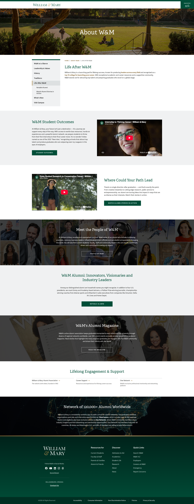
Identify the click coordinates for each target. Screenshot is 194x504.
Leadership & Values (42, 68)
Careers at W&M (139, 464)
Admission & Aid (118, 453)
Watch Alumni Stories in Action (45, 92)
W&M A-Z (136, 457)
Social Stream (54, 473)
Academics (116, 457)
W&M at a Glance (41, 64)
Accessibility (77, 500)
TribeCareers (104, 417)
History (37, 73)
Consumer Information (95, 500)
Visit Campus (39, 103)
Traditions (38, 78)
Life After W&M (40, 83)
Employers (137, 461)
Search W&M (138, 453)
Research (115, 464)
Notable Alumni (42, 87)
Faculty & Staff (96, 457)
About (114, 468)
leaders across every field (130, 72)
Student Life (116, 461)
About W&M (97, 32)
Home (67, 61)
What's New (38, 98)
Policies (134, 500)
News (114, 472)
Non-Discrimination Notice (117, 500)
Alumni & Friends (97, 464)
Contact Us (54, 486)
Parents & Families (98, 461)
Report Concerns (139, 472)
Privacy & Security (149, 500)
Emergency (137, 468)
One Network (101, 420)
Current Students (97, 453)
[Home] (47, 5)
